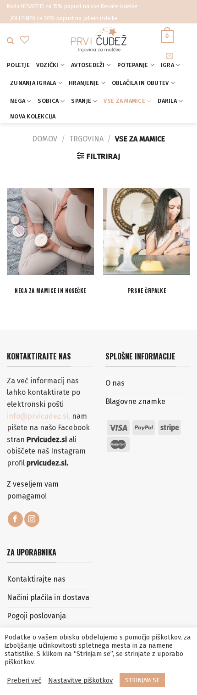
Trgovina (86, 139)
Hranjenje (84, 82)
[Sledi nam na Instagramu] (31, 519)
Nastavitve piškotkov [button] (80, 680)
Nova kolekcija (33, 116)
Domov (44, 139)
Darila (167, 100)
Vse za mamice (124, 100)
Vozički (47, 65)
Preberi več (24, 680)
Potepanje (132, 65)
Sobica (48, 100)
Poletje (18, 65)
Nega (17, 100)
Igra (167, 65)
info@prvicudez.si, (39, 416)
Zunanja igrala (33, 82)
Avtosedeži (88, 65)
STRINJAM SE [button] (142, 680)
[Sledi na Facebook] (15, 519)
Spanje (81, 100)
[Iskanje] (10, 41)
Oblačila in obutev (140, 82)
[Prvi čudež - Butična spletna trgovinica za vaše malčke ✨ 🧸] (98, 39)
